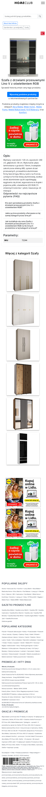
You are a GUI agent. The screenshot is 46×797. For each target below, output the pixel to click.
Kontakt (10, 755)
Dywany (15, 634)
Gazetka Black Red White (15, 616)
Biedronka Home (7, 591)
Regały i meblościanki (8, 645)
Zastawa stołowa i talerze (9, 637)
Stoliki (22, 643)
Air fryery (35, 648)
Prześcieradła (32, 631)
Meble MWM (15, 600)
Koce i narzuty (7, 634)
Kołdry (25, 631)
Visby (25, 597)
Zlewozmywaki (13, 654)
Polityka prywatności (22, 752)
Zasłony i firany (23, 634)
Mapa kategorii (34, 752)
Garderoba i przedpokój (13, 27)
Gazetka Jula (29, 613)
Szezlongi (40, 640)
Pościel (4, 631)
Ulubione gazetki (7, 621)
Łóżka (36, 645)
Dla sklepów (5, 752)
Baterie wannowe (7, 657)
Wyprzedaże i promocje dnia (10, 716)
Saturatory (30, 657)
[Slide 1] (21, 75)
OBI (14, 594)
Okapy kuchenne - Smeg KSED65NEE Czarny (15, 677)
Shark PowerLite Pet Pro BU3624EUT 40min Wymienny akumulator (22, 674)
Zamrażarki (30, 651)
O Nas (12, 752)
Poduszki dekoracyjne (14, 631)
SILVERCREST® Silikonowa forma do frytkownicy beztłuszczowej (22, 702)
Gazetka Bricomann (12, 618)
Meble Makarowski (16, 109)
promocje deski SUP (13, 783)
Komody (36, 643)
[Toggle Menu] (43, 3)
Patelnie (32, 637)
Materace (4, 648)
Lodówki (23, 651)
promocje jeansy (17, 780)
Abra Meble (18, 107)
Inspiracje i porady (13, 747)
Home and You (11, 588)
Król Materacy (32, 109)
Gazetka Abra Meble (8, 610)
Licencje (4, 755)
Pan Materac (26, 591)
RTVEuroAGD (32, 597)
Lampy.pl (35, 591)
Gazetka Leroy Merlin (21, 610)
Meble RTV (29, 643)
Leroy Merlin (27, 588)
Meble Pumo (5, 600)
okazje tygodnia (17, 772)
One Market (27, 594)
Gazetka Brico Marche (16, 613)
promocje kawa (6, 775)
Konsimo (12, 597)
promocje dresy (12, 786)
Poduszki (40, 631)
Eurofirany (5, 597)
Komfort (23, 112)
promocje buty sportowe (25, 778)
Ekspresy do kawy (25, 648)
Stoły (18, 645)
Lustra (4, 640)
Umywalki (23, 654)
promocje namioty (25, 783)
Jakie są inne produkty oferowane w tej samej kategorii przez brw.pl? (22, 214)
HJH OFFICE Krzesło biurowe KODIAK (13, 680)
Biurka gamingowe (26, 645)
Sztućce (21, 637)
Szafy (27, 27)
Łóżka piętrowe (13, 648)
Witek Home (29, 107)
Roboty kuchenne (13, 651)
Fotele (5, 643)
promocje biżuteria (29, 780)
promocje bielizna (11, 778)
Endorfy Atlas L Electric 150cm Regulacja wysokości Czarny (20, 691)
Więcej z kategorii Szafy (22, 253)
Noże (38, 637)
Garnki (27, 637)
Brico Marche (17, 591)
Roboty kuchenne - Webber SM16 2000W (14, 688)
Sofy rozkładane (17, 640)
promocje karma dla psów (20, 775)
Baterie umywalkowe (33, 654)
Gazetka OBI (33, 610)
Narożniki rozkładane (29, 640)
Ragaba (40, 597)
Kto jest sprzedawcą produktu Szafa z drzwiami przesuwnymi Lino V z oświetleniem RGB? (22, 205)
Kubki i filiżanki (34, 634)
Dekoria (8, 594)
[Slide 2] (25, 75)
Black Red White (10, 23)
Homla (4, 588)
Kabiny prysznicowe (20, 657)
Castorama (19, 594)
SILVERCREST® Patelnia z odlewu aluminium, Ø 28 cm (18, 694)
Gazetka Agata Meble (31, 616)
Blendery (4, 651)
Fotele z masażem (13, 643)
